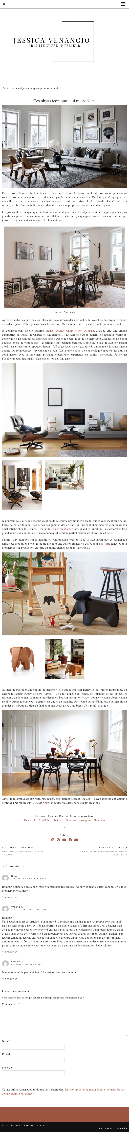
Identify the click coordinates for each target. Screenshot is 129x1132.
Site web (7, 1067)
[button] (124, 4)
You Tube (44, 820)
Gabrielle (17, 962)
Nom (6, 1041)
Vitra (107, 543)
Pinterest (71, 820)
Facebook (30, 820)
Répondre (11, 897)
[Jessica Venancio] (64, 42)
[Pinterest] (58, 840)
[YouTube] (64, 840)
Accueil (7, 88)
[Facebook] (70, 840)
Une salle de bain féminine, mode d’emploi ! (102, 851)
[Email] (76, 840)
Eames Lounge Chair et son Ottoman (70, 330)
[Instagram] (52, 840)
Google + (99, 820)
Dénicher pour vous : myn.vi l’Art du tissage (28, 851)
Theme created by (111, 1128)
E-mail (7, 1054)
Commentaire (11, 1004)
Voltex (46, 803)
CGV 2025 (42, 1126)
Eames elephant (60, 529)
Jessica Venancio (22, 1126)
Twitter (58, 820)
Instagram (85, 820)
